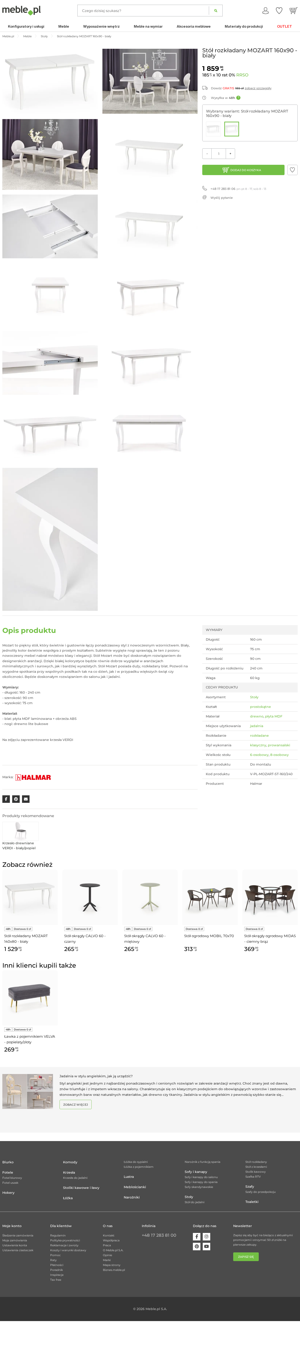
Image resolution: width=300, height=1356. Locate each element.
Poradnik (56, 1270)
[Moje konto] (265, 10)
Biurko (8, 1162)
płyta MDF (273, 716)
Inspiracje (57, 1275)
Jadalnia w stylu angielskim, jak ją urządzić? (96, 1076)
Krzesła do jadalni (75, 1177)
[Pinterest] (196, 1246)
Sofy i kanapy (196, 1172)
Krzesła (69, 1172)
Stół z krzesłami (256, 1166)
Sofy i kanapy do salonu (201, 1177)
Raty (53, 1260)
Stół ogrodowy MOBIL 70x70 (209, 936)
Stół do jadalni (194, 1202)
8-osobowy (279, 755)
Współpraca (111, 1240)
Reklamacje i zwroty (64, 1245)
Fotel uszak (10, 1182)
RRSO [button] (242, 75)
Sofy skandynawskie (199, 1187)
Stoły (254, 697)
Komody (70, 1162)
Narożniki (132, 1197)
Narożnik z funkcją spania (202, 1162)
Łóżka (68, 1198)
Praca (107, 1245)
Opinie (107, 1255)
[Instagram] (206, 1236)
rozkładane (259, 735)
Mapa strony (111, 1265)
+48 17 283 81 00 (159, 1235)
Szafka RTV (253, 1176)
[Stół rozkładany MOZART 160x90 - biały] (231, 129)
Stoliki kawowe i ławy (81, 1188)
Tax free (55, 1279)
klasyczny (258, 745)
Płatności (56, 1265)
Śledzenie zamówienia (17, 1235)
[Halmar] (33, 777)
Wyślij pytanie (221, 197)
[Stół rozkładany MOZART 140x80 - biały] (213, 129)
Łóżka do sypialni (136, 1162)
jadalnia (256, 726)
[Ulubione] (279, 10)
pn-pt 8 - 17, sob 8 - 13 (238, 189)
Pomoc (55, 1255)
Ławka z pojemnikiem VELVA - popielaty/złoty (29, 1039)
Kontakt (108, 1235)
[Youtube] (206, 1246)
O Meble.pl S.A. (113, 1250)
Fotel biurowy (12, 1177)
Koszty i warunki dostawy (68, 1250)
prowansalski (279, 745)
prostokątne (260, 707)
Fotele (7, 1172)
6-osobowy (259, 755)
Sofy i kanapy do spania (201, 1182)
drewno (256, 716)
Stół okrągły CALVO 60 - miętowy (145, 939)
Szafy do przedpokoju (260, 1192)
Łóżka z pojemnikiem (139, 1166)
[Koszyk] (293, 10)
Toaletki (252, 1202)
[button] (292, 170)
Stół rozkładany (256, 1162)
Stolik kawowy (255, 1171)
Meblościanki (135, 1187)
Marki (107, 1260)
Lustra (129, 1177)
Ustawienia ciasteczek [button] (17, 1250)
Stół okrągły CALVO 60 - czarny (85, 939)
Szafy (249, 1186)
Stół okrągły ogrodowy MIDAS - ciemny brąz (270, 939)
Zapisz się (246, 1256)
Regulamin (58, 1235)
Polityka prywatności (65, 1240)
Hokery (8, 1193)
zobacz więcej (75, 1104)
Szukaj (215, 10)
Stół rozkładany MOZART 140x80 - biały (26, 939)
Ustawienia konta (14, 1245)
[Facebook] (196, 1236)
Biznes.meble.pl (114, 1270)
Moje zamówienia (14, 1240)
